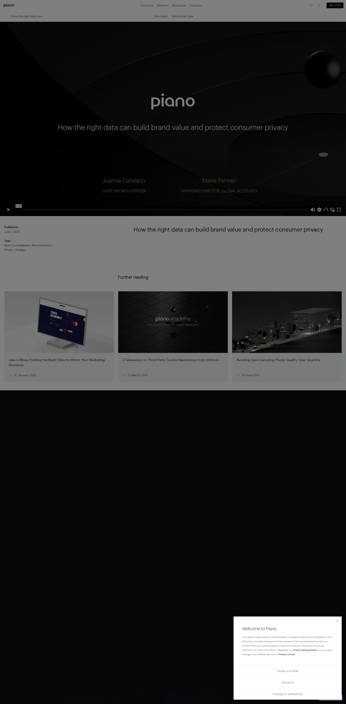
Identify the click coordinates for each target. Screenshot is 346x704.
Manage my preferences (288, 694)
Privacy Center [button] (286, 654)
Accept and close (287, 670)
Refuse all (287, 682)
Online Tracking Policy (305, 650)
